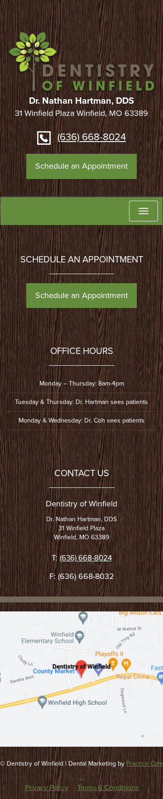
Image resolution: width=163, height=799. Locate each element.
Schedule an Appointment (81, 166)
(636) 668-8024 (92, 137)
